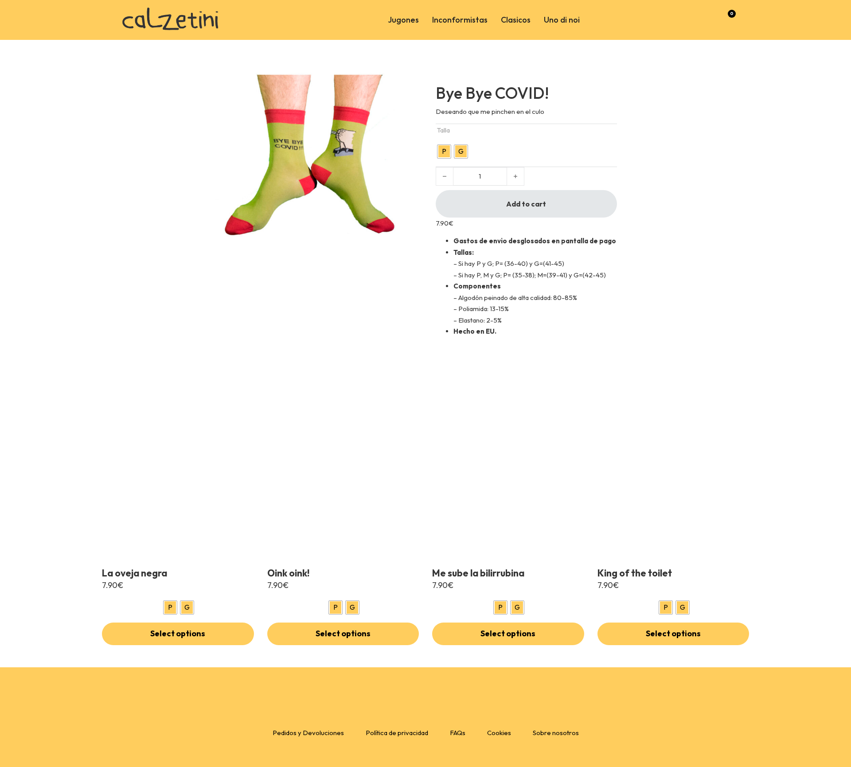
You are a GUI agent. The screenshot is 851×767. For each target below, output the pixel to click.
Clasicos (516, 20)
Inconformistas (460, 20)
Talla (443, 130)
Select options (177, 633)
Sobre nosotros (556, 732)
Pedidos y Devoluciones (308, 732)
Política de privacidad (397, 732)
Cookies (499, 732)
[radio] (444, 151)
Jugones (403, 20)
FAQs (457, 732)
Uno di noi (562, 20)
